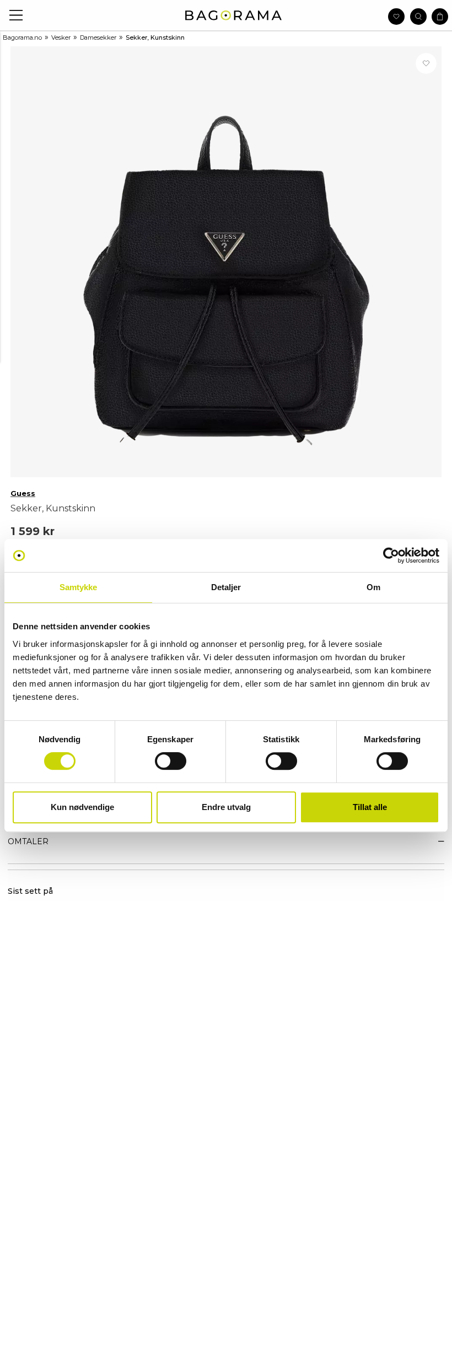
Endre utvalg (226, 807)
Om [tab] (373, 587)
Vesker (61, 37)
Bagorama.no (22, 37)
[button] (16, 15)
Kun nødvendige (82, 807)
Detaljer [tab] (226, 587)
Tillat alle (370, 807)
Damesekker (98, 37)
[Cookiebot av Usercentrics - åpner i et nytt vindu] (391, 555)
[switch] (170, 761)
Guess (22, 493)
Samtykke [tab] (79, 587)
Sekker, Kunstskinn (155, 37)
